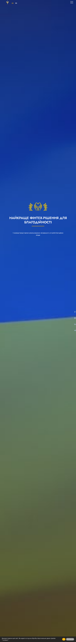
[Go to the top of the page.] (72, 635)
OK (64, 639)
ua (12, 3)
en (16, 3)
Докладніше (70, 639)
